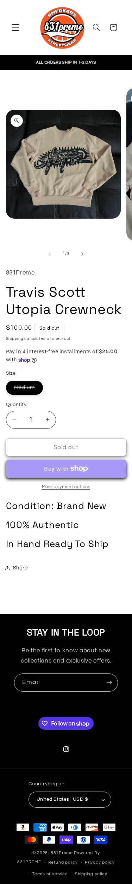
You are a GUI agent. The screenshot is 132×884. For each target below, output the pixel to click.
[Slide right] (82, 254)
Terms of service (50, 874)
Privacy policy (100, 862)
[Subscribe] (109, 682)
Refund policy (63, 862)
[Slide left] (49, 254)
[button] (15, 27)
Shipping (15, 339)
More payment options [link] (66, 486)
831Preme (62, 853)
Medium (28, 389)
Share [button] (20, 567)
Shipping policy (91, 874)
